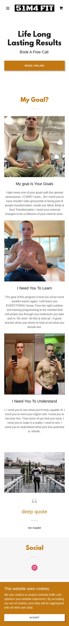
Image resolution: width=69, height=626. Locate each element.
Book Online (34, 65)
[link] (34, 8)
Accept (34, 617)
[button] (8, 8)
